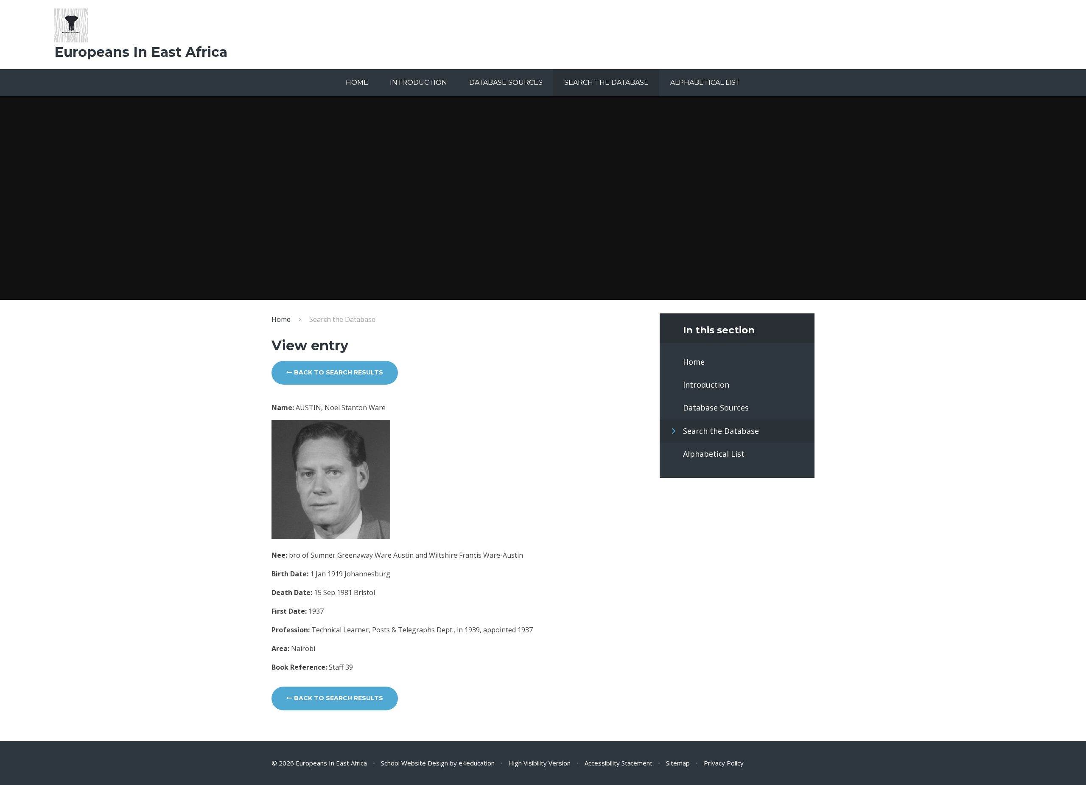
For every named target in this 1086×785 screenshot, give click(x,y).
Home (281, 319)
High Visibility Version (539, 763)
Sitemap (678, 763)
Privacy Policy (724, 763)
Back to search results (337, 372)
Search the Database (342, 319)
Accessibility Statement (618, 763)
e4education (477, 763)
